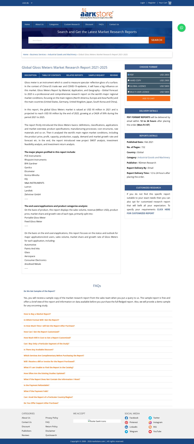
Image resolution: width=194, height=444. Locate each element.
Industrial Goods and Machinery (62, 54)
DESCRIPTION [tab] (31, 75)
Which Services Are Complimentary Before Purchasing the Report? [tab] (54, 355)
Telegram (133, 431)
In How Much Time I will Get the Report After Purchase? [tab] (49, 326)
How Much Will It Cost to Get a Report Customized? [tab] (47, 337)
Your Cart (163, 2)
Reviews (25, 435)
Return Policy (52, 426)
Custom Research (72, 24)
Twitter (156, 417)
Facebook (133, 417)
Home (27, 24)
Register (152, 2)
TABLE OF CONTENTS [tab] (51, 75)
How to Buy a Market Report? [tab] (37, 314)
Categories (54, 24)
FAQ (47, 422)
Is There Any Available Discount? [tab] (38, 349)
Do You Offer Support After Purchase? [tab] (41, 403)
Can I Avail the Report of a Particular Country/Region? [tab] (48, 397)
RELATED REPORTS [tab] (74, 75)
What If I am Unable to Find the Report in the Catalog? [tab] (49, 367)
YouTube (156, 431)
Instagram (157, 422)
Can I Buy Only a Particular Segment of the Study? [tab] (46, 343)
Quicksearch (51, 435)
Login (142, 2)
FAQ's (101, 24)
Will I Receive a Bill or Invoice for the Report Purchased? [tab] (49, 361)
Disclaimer (50, 430)
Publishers (26, 430)
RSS (154, 427)
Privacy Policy (52, 417)
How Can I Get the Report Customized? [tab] (41, 331)
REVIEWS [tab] (114, 75)
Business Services (38, 54)
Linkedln (133, 427)
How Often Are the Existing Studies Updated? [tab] (44, 373)
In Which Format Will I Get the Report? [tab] (41, 320)
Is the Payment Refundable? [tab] (36, 385)
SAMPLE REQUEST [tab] (97, 75)
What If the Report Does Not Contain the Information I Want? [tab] (52, 379)
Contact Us (114, 24)
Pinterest (133, 422)
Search (156, 40)
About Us (40, 24)
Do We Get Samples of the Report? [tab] (39, 291)
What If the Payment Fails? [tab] (36, 391)
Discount (89, 24)
